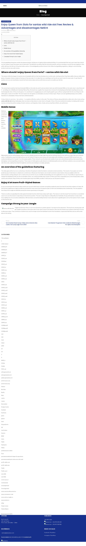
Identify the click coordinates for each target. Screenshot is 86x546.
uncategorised (5, 485)
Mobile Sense (7, 48)
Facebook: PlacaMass (49, 532)
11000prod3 (4, 328)
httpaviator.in (4, 424)
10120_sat (4, 264)
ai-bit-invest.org (5, 383)
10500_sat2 (4, 287)
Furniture (3, 412)
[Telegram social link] (47, 1)
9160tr (3, 366)
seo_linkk (3, 474)
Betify (2, 392)
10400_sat (4, 278)
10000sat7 (4, 252)
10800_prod (4, 316)
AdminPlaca (12, 30)
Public (2, 468)
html (2, 421)
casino (3, 398)
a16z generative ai (6, 372)
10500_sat (4, 284)
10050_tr (3, 255)
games (3, 418)
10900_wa (4, 322)
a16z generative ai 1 (6, 375)
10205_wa (4, 270)
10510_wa (4, 302)
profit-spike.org (5, 465)
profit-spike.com (5, 462)
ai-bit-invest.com (5, 380)
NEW (2, 436)
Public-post (4, 471)
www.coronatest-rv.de (7, 494)
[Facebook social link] (39, 1)
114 (2, 334)
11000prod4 (4, 331)
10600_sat (4, 308)
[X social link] (41, 1)
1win (2, 340)
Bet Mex (3, 389)
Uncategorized (45, 15)
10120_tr (3, 267)
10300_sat (4, 276)
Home (38, 15)
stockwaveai (4, 482)
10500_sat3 (4, 290)
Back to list (43, 222)
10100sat (3, 261)
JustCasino (4, 430)
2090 (2, 345)
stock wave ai (4, 479)
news (2, 439)
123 (2, 337)
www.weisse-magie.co (7, 497)
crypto (3, 401)
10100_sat (4, 258)
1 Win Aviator (4, 244)
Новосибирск (4, 509)
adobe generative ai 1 (7, 377)
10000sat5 (4, 249)
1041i (2, 281)
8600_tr (3, 360)
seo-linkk (3, 476)
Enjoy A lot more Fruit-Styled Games (13, 53)
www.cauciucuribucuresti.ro (8, 491)
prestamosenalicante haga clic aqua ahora (12, 456)
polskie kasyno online (6, 450)
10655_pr (3, 310)
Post (2, 453)
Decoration (4, 404)
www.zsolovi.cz (5, 500)
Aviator (3, 386)
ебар (2, 503)
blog (2, 395)
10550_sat (4, 305)
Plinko (2, 447)
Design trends (5, 407)
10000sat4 (4, 246)
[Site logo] (43, 5)
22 (2, 348)
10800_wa (4, 319)
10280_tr (3, 273)
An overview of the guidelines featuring (14, 51)
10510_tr (3, 299)
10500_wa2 (4, 293)
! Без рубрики (5, 238)
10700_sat (4, 313)
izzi (2, 427)
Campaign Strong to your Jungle (12, 56)
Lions (5, 45)
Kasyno (3, 433)
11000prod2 (4, 325)
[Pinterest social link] (43, 1)
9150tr (3, 363)
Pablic (2, 442)
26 (2, 351)
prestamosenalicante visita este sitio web (12, 459)
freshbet (3, 410)
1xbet (2, 343)
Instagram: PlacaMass (50, 535)
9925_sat (3, 369)
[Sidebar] (2, 544)
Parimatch (4, 444)
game (2, 415)
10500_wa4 (4, 296)
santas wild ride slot (6, 101)
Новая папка (4, 506)
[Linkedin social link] (45, 1)
